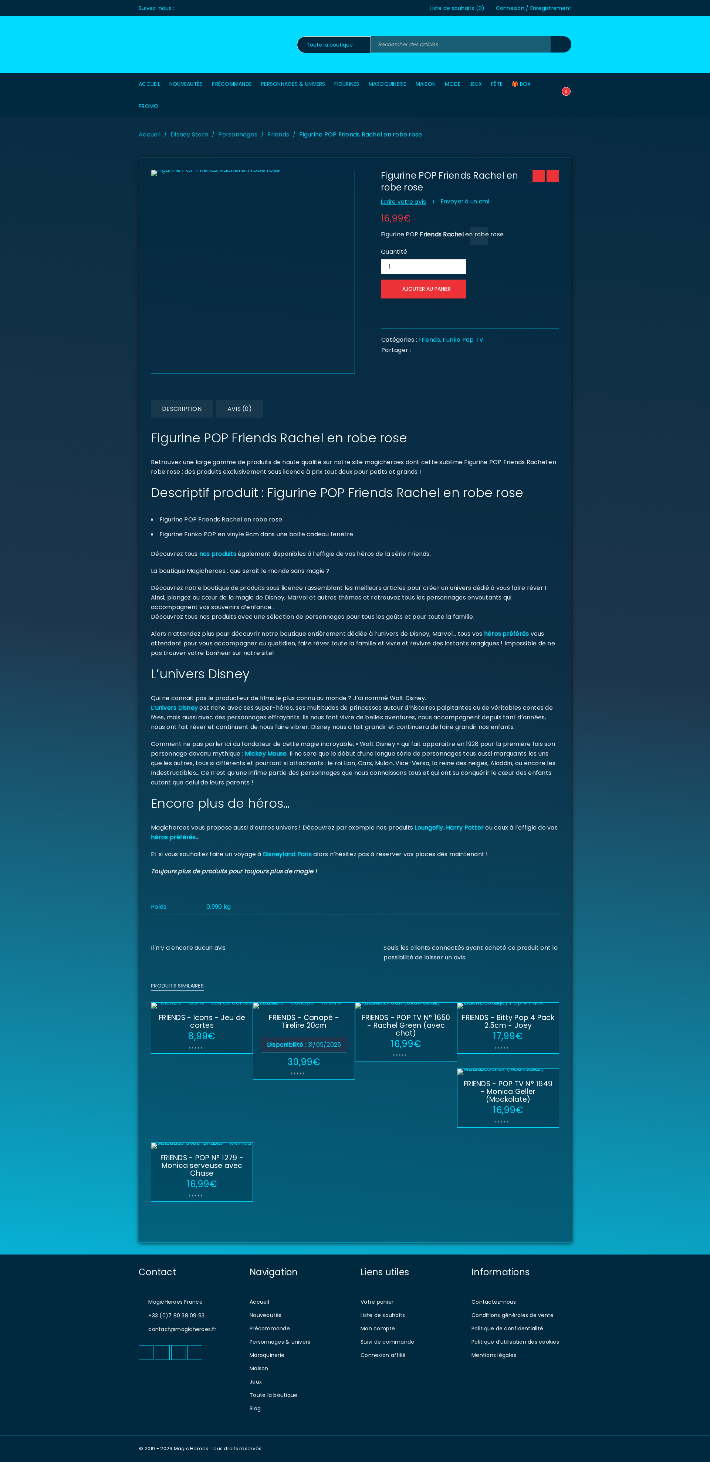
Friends (278, 134)
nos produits (217, 554)
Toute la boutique (273, 1395)
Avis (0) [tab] (239, 409)
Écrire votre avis (403, 202)
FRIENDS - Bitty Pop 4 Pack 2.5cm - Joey (508, 1021)
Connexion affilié (383, 1355)
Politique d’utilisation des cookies (515, 1341)
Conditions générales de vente (512, 1315)
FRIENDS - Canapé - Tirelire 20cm (304, 1021)
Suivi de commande (387, 1341)
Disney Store (189, 134)
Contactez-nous (493, 1302)
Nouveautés (266, 1315)
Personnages (237, 134)
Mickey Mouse (266, 753)
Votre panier (377, 1302)
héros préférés (506, 633)
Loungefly (429, 827)
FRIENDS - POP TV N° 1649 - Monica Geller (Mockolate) (508, 1091)
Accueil (149, 134)
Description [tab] (182, 409)
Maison (259, 1368)
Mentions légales (493, 1355)
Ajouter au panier (426, 289)
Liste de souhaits (383, 1315)
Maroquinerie (267, 1355)
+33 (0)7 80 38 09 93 (176, 1315)
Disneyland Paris (287, 854)
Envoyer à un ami (465, 201)
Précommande (270, 1328)
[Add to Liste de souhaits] (479, 236)
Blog (255, 1408)
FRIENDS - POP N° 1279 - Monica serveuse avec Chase (201, 1165)
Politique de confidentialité (507, 1328)
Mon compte (378, 1328)
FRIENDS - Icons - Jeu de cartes (202, 1021)
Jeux (256, 1381)
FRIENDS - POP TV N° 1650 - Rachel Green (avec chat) (406, 1025)
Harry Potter (464, 827)
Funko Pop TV (463, 339)
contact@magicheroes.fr (182, 1329)
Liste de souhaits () (457, 8)
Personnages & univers (280, 1341)
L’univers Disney (174, 707)
